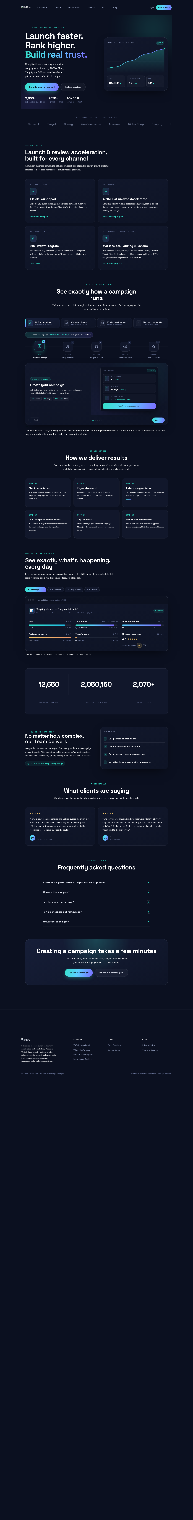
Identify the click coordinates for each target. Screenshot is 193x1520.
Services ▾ (42, 7)
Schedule (56, 589)
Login (151, 7)
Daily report (75, 589)
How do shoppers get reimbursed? (96, 911)
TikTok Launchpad (81, 1045)
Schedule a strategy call (42, 87)
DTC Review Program (83, 1054)
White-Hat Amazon (81, 1050)
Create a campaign (79, 972)
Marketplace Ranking (82, 1059)
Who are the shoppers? (96, 892)
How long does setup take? (96, 901)
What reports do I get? (96, 921)
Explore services (73, 87)
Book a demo (164, 7)
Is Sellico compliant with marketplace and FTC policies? (96, 882)
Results (91, 7)
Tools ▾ (57, 7)
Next (157, 420)
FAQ (103, 7)
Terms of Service (150, 1050)
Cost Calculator (114, 1045)
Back (36, 420)
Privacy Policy (148, 1045)
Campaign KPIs (37, 589)
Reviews (93, 589)
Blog (115, 7)
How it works (74, 7)
